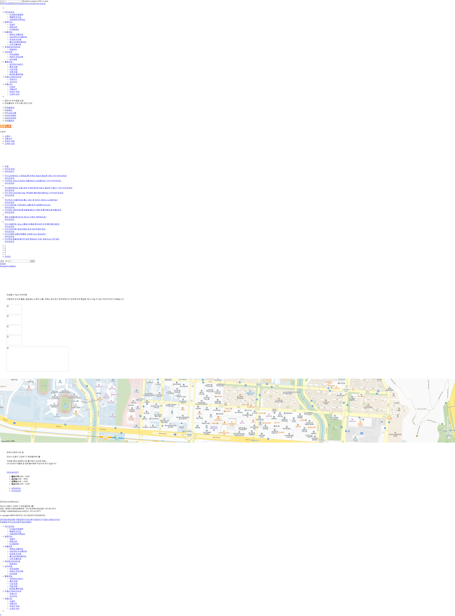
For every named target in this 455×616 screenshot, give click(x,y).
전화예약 (10, 108)
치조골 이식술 (15, 554)
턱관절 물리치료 (16, 589)
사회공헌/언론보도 (17, 534)
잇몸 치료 (13, 586)
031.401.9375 (13, 472)
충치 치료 (13, 581)
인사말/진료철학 (16, 529)
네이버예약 (11, 115)
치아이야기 (9, 171)
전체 (7, 166)
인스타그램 (11, 113)
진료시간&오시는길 (51, 520)
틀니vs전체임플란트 (17, 556)
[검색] (3, 264)
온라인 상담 (10, 141)
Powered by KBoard (8, 266)
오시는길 (13, 596)
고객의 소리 (10, 144)
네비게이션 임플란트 (18, 551)
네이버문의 (11, 118)
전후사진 (8, 139)
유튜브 (9, 110)
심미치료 (8, 566)
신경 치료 (13, 584)
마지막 (7, 257)
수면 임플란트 (15, 559)
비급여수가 (38, 520)
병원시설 (13, 541)
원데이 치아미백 (16, 571)
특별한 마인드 (15, 531)
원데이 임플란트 (16, 549)
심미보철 (13, 574)
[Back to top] (0, 615)
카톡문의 (10, 121)
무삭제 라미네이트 (12, 561)
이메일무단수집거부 (24, 520)
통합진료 (8, 576)
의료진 (12, 539)
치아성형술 (14, 569)
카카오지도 (16, 491)
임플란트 (8, 546)
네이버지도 (16, 488)
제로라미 (13, 564)
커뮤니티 (8, 599)
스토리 (7, 136)
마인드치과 (9, 526)
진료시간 (13, 594)
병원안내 (8, 536)
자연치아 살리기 (16, 579)
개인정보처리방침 (7, 520)
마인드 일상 (10, 169)
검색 (32, 261)
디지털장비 (14, 544)
